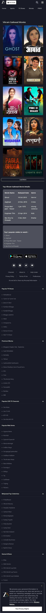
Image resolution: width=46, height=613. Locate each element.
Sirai (4, 375)
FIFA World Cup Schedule (11, 576)
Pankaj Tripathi (8, 520)
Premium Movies (7, 341)
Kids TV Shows (7, 335)
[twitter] (25, 265)
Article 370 (6, 383)
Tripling (5, 484)
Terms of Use (22, 276)
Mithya (5, 472)
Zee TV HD (6, 411)
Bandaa (5, 391)
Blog (4, 560)
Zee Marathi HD (8, 419)
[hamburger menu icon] (42, 2)
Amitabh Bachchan (9, 540)
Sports (12, 8)
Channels (10, 272)
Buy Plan (12, 2)
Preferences (36, 276)
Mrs (4, 371)
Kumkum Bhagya (8, 307)
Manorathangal (8, 444)
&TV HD (5, 415)
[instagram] (19, 265)
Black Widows (7, 464)
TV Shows (22, 8)
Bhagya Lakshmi (8, 315)
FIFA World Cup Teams (10, 572)
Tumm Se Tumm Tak (9, 299)
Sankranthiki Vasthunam (10, 363)
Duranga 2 (6, 468)
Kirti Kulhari (6, 536)
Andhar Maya (7, 448)
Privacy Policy (9, 276)
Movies (31, 8)
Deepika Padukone (9, 508)
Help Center (33, 272)
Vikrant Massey (8, 504)
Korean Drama (8, 331)
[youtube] (31, 265)
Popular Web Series (8, 425)
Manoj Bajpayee (8, 516)
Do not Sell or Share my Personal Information (22, 281)
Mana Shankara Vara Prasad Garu (14, 367)
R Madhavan (7, 500)
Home (4, 8)
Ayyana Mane (7, 432)
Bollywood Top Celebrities (10, 493)
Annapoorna (7, 323)
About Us (21, 272)
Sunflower (6, 480)
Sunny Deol (6, 528)
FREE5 (40, 8)
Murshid (5, 436)
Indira (5, 327)
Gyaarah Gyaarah (8, 440)
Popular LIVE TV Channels (10, 401)
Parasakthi (6, 387)
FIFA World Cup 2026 (9, 568)
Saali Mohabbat (8, 351)
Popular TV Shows (8, 288)
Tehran (5, 359)
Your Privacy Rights (22, 609)
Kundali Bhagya (8, 311)
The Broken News (8, 460)
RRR (4, 395)
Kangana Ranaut (8, 544)
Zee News (6, 407)
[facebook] (13, 265)
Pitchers (5, 488)
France (5, 580)
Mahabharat (7, 295)
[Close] (41, 585)
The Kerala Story (8, 379)
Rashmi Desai (7, 548)
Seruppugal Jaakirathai (10, 452)
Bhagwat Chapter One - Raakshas (13, 347)
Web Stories (7, 564)
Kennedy (6, 355)
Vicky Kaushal (7, 524)
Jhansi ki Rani (7, 303)
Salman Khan (7, 512)
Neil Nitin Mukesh (8, 532)
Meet (5, 319)
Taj (4, 476)
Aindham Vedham (8, 456)
